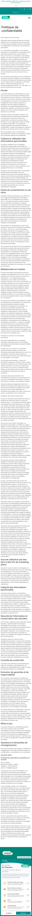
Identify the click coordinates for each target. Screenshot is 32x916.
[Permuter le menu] (29, 18)
